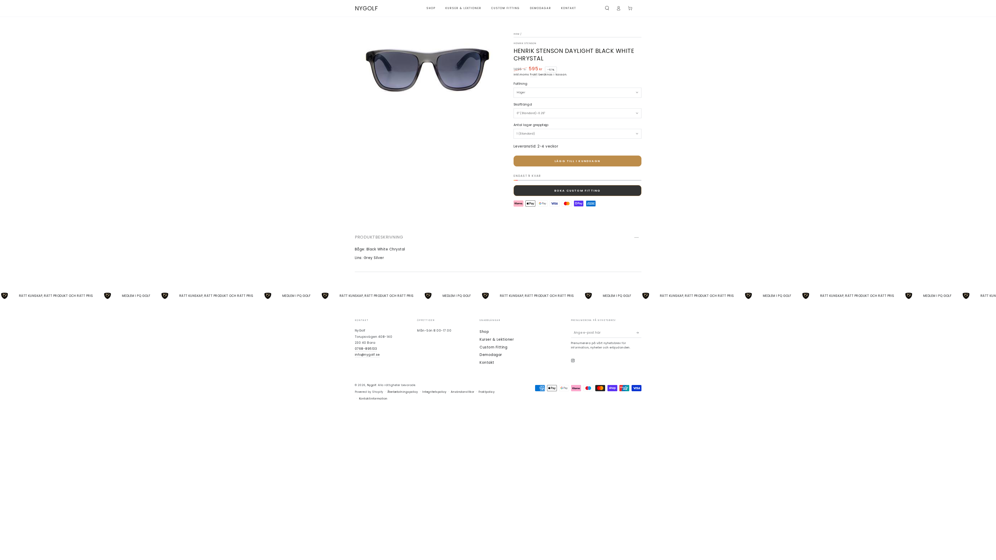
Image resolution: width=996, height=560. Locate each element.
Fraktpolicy (487, 392)
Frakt (533, 74)
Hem (517, 34)
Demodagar (491, 354)
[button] (607, 8)
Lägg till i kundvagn (577, 161)
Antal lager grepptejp (531, 125)
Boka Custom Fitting (577, 190)
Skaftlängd (523, 104)
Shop (484, 331)
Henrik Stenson (525, 43)
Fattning (521, 84)
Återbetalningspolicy (403, 392)
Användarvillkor (462, 392)
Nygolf (371, 385)
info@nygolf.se (367, 355)
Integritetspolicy (434, 392)
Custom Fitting (493, 347)
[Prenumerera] (638, 332)
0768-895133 (366, 349)
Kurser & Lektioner (497, 339)
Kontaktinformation (373, 399)
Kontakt (487, 362)
